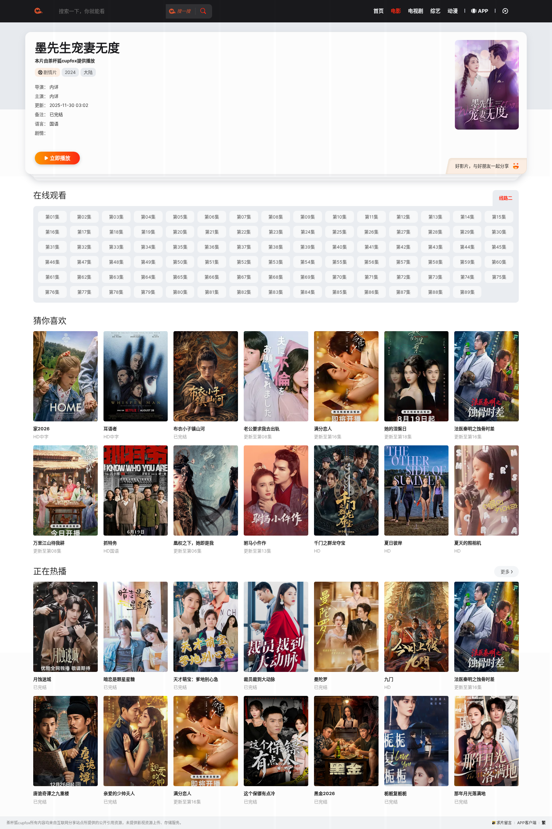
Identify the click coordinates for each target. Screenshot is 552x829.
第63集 (116, 277)
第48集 (116, 262)
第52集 (244, 262)
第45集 (499, 247)
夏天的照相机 (467, 543)
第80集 (180, 292)
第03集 (116, 216)
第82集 (244, 292)
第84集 (307, 292)
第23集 (276, 232)
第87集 (403, 292)
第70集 (339, 277)
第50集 (180, 262)
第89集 (467, 292)
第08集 (275, 216)
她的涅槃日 (395, 428)
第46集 (52, 262)
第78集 (116, 292)
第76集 (52, 292)
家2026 (41, 428)
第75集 (499, 277)
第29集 (467, 232)
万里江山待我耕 (49, 543)
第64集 (148, 277)
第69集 (307, 277)
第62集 (84, 277)
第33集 (116, 247)
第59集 (467, 262)
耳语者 (110, 428)
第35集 (180, 247)
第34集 (148, 247)
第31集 (52, 247)
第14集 (467, 216)
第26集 (371, 232)
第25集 (339, 232)
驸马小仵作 (255, 543)
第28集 (435, 232)
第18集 (116, 232)
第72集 (403, 277)
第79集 (148, 292)
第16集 (52, 232)
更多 (505, 571)
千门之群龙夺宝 (329, 543)
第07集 (244, 216)
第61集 (52, 277)
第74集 (467, 277)
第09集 (307, 216)
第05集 (180, 216)
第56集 (371, 262)
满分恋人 (323, 428)
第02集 (84, 216)
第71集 (371, 277)
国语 (54, 123)
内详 (54, 87)
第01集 (52, 216)
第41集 (371, 247)
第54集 (307, 262)
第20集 (180, 232)
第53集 (275, 262)
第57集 (403, 262)
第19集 (148, 232)
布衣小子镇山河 (189, 428)
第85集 (339, 292)
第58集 (435, 262)
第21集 (212, 232)
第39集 (307, 247)
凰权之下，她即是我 (193, 543)
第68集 (275, 277)
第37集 (244, 247)
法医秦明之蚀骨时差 (474, 428)
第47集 (84, 262)
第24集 (308, 232)
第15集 (499, 216)
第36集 (211, 247)
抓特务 (110, 543)
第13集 (435, 216)
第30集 (499, 232)
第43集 (435, 247)
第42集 (403, 247)
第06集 (211, 216)
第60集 (499, 262)
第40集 (339, 247)
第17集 (84, 232)
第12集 (403, 216)
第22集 (244, 232)
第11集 (371, 216)
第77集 (84, 292)
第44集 (467, 247)
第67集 (244, 277)
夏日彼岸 (393, 543)
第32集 (84, 247)
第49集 (148, 262)
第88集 (435, 292)
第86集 (371, 292)
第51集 (212, 262)
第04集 (148, 216)
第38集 (275, 247)
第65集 (180, 277)
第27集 (403, 232)
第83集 (275, 292)
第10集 (340, 216)
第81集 (212, 292)
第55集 (339, 262)
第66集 (211, 277)
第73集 (435, 277)
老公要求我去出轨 (262, 428)
